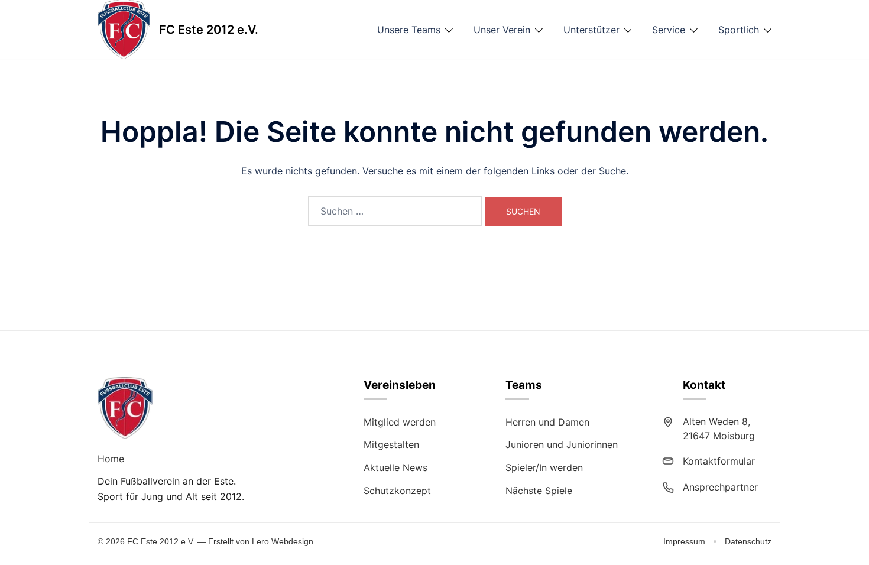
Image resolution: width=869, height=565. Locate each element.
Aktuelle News (395, 467)
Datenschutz (748, 541)
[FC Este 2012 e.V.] (124, 29)
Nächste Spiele (538, 490)
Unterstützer (591, 29)
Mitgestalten (391, 444)
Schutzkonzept (397, 490)
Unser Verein (502, 29)
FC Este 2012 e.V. (208, 29)
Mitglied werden (400, 422)
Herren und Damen (547, 422)
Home (111, 459)
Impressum (685, 541)
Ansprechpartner (720, 487)
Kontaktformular (719, 461)
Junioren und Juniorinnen (561, 444)
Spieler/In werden (544, 467)
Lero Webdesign (282, 541)
